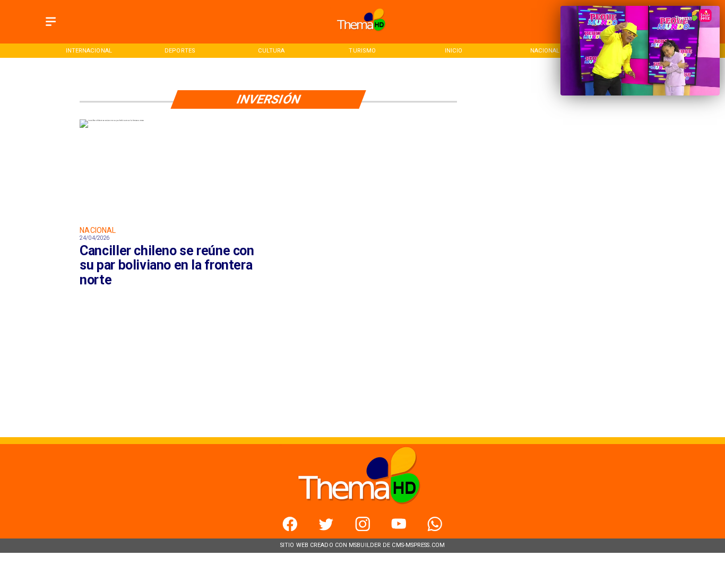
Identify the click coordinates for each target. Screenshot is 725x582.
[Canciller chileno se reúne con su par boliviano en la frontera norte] (112, 120)
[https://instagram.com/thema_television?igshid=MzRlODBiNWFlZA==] (362, 529)
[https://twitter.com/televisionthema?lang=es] (326, 529)
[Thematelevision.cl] (51, 27)
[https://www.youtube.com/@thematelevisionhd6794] (398, 529)
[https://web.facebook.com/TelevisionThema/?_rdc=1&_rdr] (290, 529)
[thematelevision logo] (362, 34)
